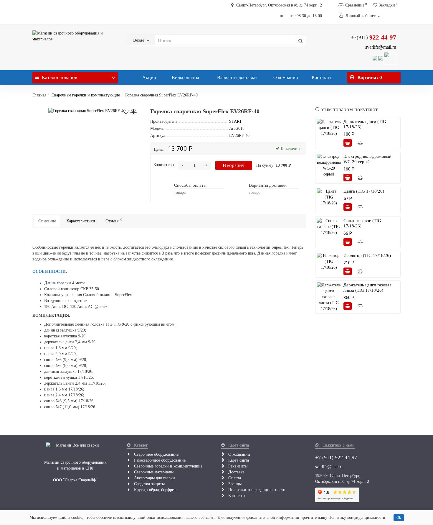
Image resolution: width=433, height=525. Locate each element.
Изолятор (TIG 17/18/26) (367, 255)
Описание (47, 221)
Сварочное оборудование (156, 454)
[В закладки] (125, 110)
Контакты (321, 77)
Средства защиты (149, 484)
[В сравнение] (360, 143)
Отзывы (113, 220)
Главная (39, 95)
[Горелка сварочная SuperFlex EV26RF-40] (86, 111)
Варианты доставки (236, 77)
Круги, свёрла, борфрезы (155, 490)
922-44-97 (373, 37)
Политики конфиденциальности (256, 490)
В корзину (233, 165)
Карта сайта (238, 460)
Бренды (234, 484)
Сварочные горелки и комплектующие (86, 95)
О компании (285, 77)
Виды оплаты (185, 77)
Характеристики (80, 221)
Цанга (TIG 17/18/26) (363, 191)
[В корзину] (347, 143)
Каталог (59, 77)
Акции (148, 77)
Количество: (164, 165)
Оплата (234, 478)
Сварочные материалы (153, 472)
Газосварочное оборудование (159, 460)
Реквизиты (237, 466)
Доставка (235, 472)
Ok (398, 518)
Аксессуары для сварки (154, 478)
